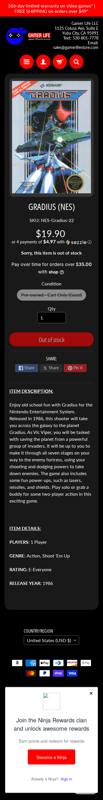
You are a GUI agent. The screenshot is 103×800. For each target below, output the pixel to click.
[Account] (43, 62)
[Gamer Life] (28, 35)
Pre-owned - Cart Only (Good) (53, 296)
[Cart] (60, 62)
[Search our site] (76, 62)
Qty (52, 308)
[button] (51, 242)
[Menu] (26, 62)
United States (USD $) (49, 640)
